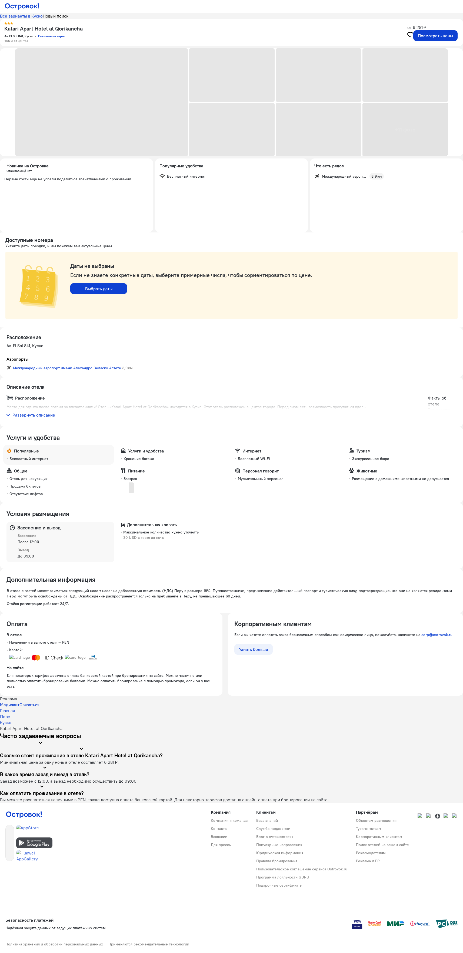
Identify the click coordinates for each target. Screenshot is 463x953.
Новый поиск (55, 16)
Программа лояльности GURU (282, 877)
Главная (7, 710)
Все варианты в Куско (21, 16)
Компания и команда (229, 820)
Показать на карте (51, 36)
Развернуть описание (33, 415)
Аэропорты (17, 359)
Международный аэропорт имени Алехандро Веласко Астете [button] (67, 368)
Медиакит (9, 704)
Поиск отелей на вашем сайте (382, 844)
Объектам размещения (376, 820)
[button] (101, 102)
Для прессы (221, 844)
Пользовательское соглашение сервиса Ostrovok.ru (301, 869)
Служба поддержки (273, 828)
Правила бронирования (276, 861)
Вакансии (219, 836)
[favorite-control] (410, 35)
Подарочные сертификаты (279, 885)
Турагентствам (368, 828)
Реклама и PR (368, 861)
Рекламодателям (371, 852)
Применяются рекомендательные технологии (148, 944)
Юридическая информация (279, 852)
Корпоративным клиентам (379, 836)
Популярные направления (279, 844)
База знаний (267, 820)
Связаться (29, 704)
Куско (5, 722)
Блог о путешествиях (274, 836)
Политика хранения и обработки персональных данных (54, 944)
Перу (5, 716)
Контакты (219, 828)
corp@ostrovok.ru (436, 634)
